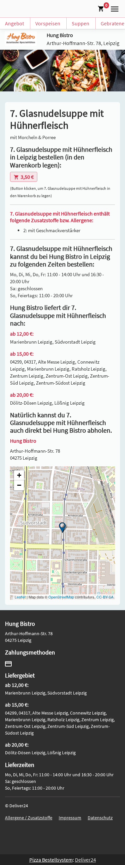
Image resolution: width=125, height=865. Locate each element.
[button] (113, 8)
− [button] (19, 485)
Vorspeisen (47, 23)
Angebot (14, 23)
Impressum (70, 818)
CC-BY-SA (104, 596)
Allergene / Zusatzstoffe (28, 818)
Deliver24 (85, 859)
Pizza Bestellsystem (51, 859)
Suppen (80, 23)
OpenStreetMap (61, 596)
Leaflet (20, 596)
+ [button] (19, 475)
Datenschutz (100, 818)
